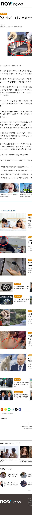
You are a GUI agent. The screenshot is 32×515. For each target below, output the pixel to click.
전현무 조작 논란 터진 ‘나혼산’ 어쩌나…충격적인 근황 (12, 484)
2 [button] (29, 490)
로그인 (29, 498)
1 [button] (28, 490)
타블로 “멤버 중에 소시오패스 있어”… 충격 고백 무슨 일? (12, 475)
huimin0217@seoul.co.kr (18, 154)
